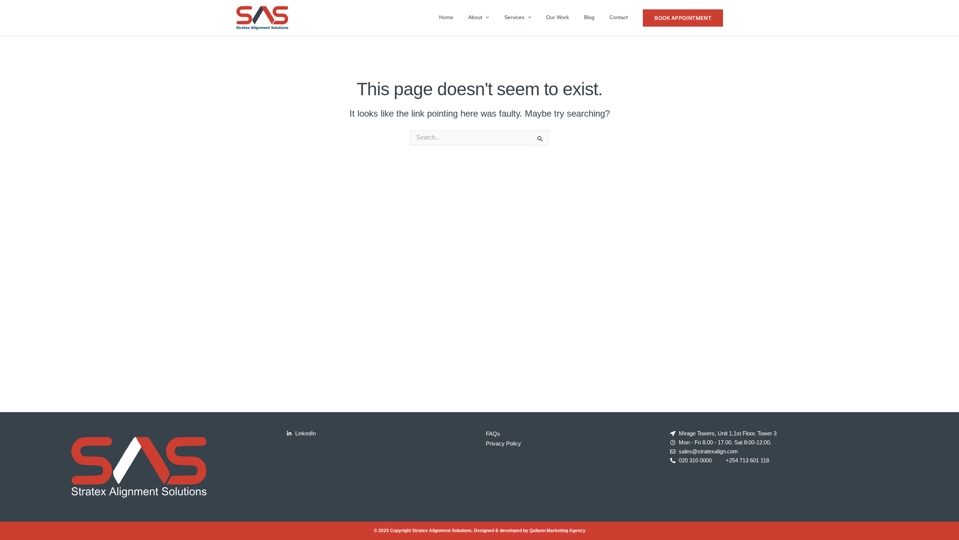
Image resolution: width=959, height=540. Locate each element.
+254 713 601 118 (747, 460)
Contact (618, 17)
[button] (485, 17)
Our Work (557, 17)
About (475, 17)
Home (446, 17)
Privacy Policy (503, 443)
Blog (589, 17)
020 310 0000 (695, 460)
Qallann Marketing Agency (557, 530)
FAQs (493, 433)
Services (514, 17)
